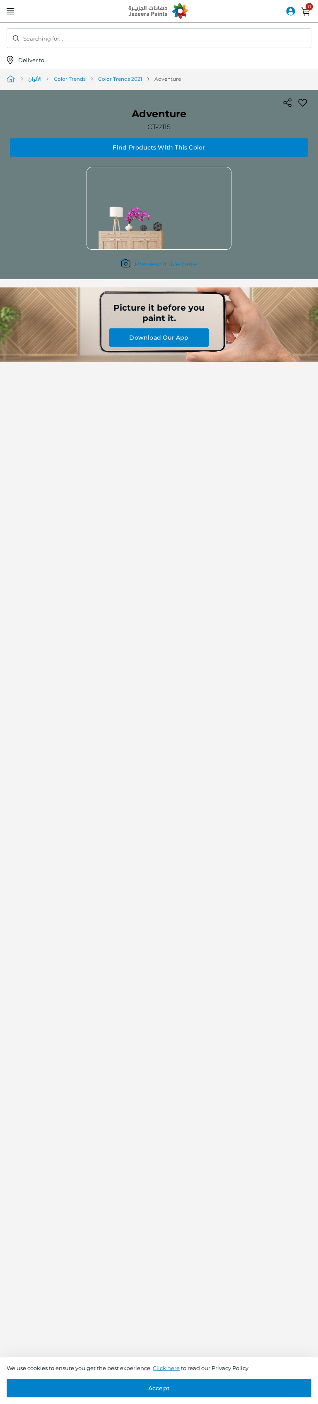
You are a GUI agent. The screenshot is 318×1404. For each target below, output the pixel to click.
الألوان (34, 79)
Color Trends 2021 (120, 79)
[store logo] (159, 11)
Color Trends (70, 79)
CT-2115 (159, 127)
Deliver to (32, 60)
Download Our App (158, 337)
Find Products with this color (159, 147)
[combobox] (159, 38)
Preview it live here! (167, 264)
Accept (159, 1388)
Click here (166, 1368)
